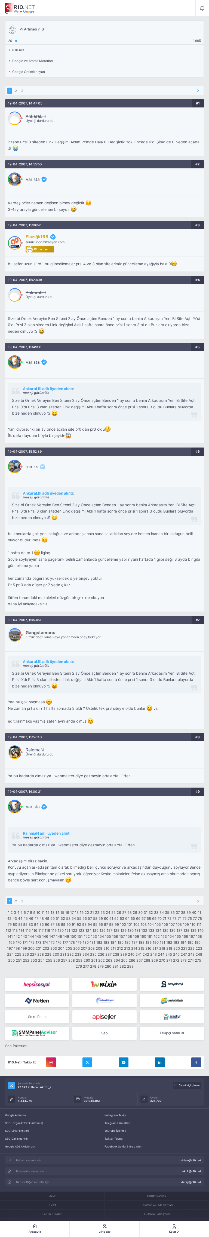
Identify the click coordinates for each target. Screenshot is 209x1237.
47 (36, 918)
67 (144, 918)
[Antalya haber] (172, 1000)
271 (169, 960)
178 (72, 942)
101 (130, 924)
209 (99, 948)
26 (119, 912)
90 (68, 924)
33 (156, 912)
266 (132, 960)
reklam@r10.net (190, 1160)
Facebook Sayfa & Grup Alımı (123, 1146)
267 (139, 960)
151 (80, 936)
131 (137, 930)
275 (198, 960)
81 (20, 924)
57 (90, 918)
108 (179, 924)
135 (165, 930)
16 (67, 912)
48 (41, 918)
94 (90, 924)
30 (140, 912)
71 (164, 918)
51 (58, 918)
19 (82, 912)
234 (85, 954)
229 (48, 954)
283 (130, 966)
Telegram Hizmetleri (117, 1123)
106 (165, 924)
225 (18, 954)
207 (84, 948)
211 (113, 948)
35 (167, 912)
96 (101, 924)
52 (63, 918)
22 (97, 912)
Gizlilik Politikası (156, 1196)
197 (10, 948)
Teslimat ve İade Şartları (157, 1205)
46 (31, 918)
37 (178, 912)
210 (106, 948)
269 (154, 960)
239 (123, 954)
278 (93, 966)
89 (63, 924)
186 (128, 942)
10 (38, 912)
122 (74, 930)
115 (28, 930)
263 (109, 960)
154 (101, 936)
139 (193, 930)
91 (74, 924)
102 (137, 924)
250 (11, 960)
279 (100, 966)
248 (191, 954)
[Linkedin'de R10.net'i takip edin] (160, 1062)
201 (39, 948)
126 (103, 930)
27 (124, 912)
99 (117, 924)
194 (183, 942)
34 (161, 912)
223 (199, 948)
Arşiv (52, 1196)
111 (198, 924)
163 (164, 936)
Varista (33, 179)
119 (54, 930)
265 (124, 960)
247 (184, 954)
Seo (104, 1033)
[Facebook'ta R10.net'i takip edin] (196, 1062)
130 (131, 930)
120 (61, 930)
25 (113, 912)
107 (172, 924)
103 (144, 924)
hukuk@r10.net (191, 1171)
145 (38, 936)
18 (77, 912)
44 (20, 918)
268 (147, 960)
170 (18, 942)
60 (106, 918)
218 (162, 948)
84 (36, 924)
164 (171, 936)
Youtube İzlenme (115, 1130)
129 (124, 930)
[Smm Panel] (37, 984)
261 (94, 960)
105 (158, 924)
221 (184, 948)
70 (160, 918)
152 (87, 936)
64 (127, 918)
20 (87, 912)
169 (12, 942)
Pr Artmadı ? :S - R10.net (20, 8)
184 (113, 942)
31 (145, 912)
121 (67, 930)
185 (121, 942)
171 (25, 942)
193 (176, 942)
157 (122, 936)
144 (31, 936)
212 (120, 948)
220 (176, 948)
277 (86, 966)
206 (76, 948)
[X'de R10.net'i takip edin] (87, 1062)
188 (142, 942)
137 (179, 930)
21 (92, 912)
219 (169, 948)
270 (162, 960)
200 (31, 948)
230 (56, 954)
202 (46, 948)
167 (192, 936)
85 (41, 924)
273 (183, 960)
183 (106, 942)
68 (149, 918)
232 (70, 954)
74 (180, 918)
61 (111, 918)
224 (10, 954)
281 (115, 966)
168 (199, 936)
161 (150, 936)
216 (148, 948)
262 (101, 960)
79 (10, 924)
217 (155, 948)
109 (186, 924)
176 (59, 942)
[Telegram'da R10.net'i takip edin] (123, 1062)
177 (65, 942)
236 (101, 954)
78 (200, 918)
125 (96, 930)
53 (68, 918)
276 (79, 966)
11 (43, 912)
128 (116, 930)
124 (88, 930)
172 (32, 942)
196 (198, 942)
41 (199, 912)
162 (157, 936)
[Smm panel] (37, 1033)
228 (40, 954)
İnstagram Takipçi (115, 1115)
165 (178, 936)
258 (71, 960)
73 (175, 918)
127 (109, 930)
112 (8, 930)
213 (127, 948)
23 (102, 912)
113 (15, 930)
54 (74, 918)
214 (134, 948)
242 (146, 954)
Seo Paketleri (16, 1046)
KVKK (52, 1205)
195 (190, 942)
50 (52, 918)
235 (93, 954)
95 (95, 924)
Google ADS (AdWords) (20, 1146)
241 (139, 954)
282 (122, 966)
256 (56, 960)
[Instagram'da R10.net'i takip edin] (51, 1062)
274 (191, 960)
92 (79, 924)
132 (144, 930)
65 (133, 918)
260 (87, 960)
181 (92, 942)
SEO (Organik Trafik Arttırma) (24, 1123)
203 (53, 948)
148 (59, 936)
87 (52, 924)
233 (78, 954)
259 (79, 960)
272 (176, 960)
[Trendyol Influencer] (104, 984)
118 (47, 930)
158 (129, 936)
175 (52, 942)
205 (69, 948)
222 (191, 948)
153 (94, 936)
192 (169, 942)
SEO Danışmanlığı (16, 1138)
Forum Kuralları (52, 1214)
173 (38, 942)
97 (106, 924)
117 (41, 930)
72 (169, 918)
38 (183, 912)
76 (190, 918)
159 (136, 936)
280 (108, 966)
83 (31, 924)
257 (64, 960)
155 (108, 936)
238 (116, 954)
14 (57, 912)
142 (17, 936)
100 (123, 924)
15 (62, 912)
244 (161, 954)
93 (84, 924)
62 (116, 918)
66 (138, 918)
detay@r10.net (191, 1182)
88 (58, 924)
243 (153, 954)
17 (72, 912)
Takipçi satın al (171, 1033)
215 (141, 948)
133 (151, 930)
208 (91, 948)
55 (79, 918)
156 (115, 936)
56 (84, 918)
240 (131, 954)
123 (81, 930)
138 (186, 930)
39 (188, 912)
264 (116, 960)
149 (66, 936)
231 (63, 954)
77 (195, 918)
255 (49, 960)
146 (45, 936)
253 (33, 960)
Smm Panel (37, 1016)
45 (25, 918)
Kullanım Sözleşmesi (157, 1214)
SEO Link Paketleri (17, 1130)
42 (9, 918)
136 (173, 930)
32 (151, 912)
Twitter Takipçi (113, 1138)
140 (201, 930)
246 (176, 954)
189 (149, 942)
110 (192, 924)
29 (135, 912)
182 (99, 942)
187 (134, 942)
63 (122, 918)
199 (24, 948)
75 (185, 918)
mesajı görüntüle (36, 393)
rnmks (32, 466)
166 (185, 936)
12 (48, 912)
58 (95, 918)
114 (21, 930)
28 (129, 912)
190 (156, 942)
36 (172, 912)
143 (24, 936)
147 (52, 936)
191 (162, 942)
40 (194, 912)
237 (108, 954)
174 (45, 942)
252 (26, 960)
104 (151, 924)
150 (73, 936)
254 (41, 960)
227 (33, 954)
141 (10, 936)
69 (154, 918)
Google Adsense (15, 1115)
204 (61, 948)
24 (108, 912)
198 (17, 948)
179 (79, 942)
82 (25, 924)
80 (15, 924)
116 (34, 930)
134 (158, 930)
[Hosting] (37, 1000)
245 (168, 954)
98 (111, 924)
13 (52, 912)
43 (15, 918)
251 (19, 960)
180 (86, 942)
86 (47, 924)
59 (101, 918)
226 (25, 954)
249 (199, 954)
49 (47, 918)
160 (143, 936)
